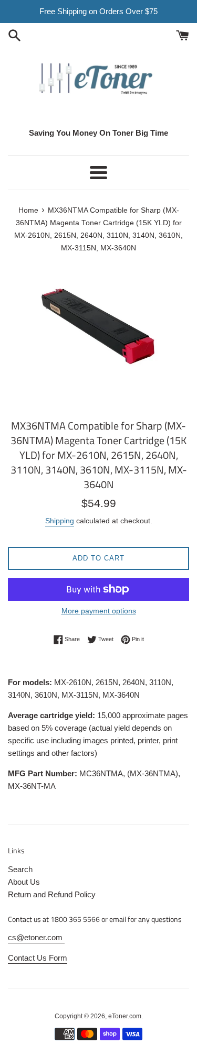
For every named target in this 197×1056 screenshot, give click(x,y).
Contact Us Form (37, 957)
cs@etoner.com (36, 937)
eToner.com (124, 1016)
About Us (24, 881)
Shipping (59, 520)
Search (20, 869)
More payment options (98, 611)
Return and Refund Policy (52, 894)
